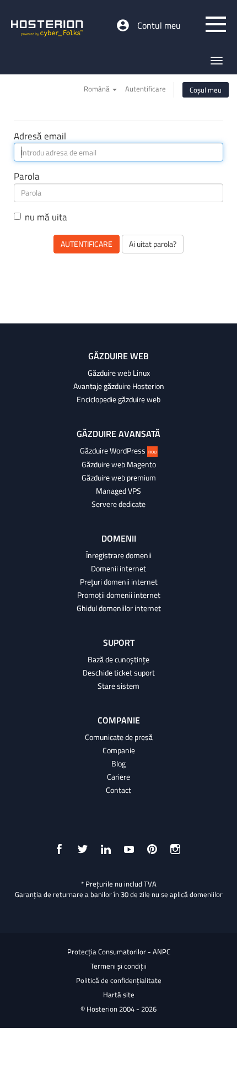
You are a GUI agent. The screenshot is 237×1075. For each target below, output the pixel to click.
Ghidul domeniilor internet (119, 608)
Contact (118, 790)
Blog (118, 764)
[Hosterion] (47, 29)
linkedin (106, 849)
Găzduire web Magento (119, 464)
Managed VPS (118, 491)
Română (97, 88)
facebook (59, 849)
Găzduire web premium (119, 478)
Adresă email (40, 136)
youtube (129, 849)
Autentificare (145, 88)
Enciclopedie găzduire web (118, 399)
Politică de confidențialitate (118, 980)
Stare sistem (118, 686)
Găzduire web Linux (119, 373)
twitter (83, 849)
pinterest (152, 849)
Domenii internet (118, 569)
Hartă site (118, 994)
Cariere (118, 777)
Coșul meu (206, 89)
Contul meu (159, 25)
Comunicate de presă (119, 737)
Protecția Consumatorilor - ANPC (118, 951)
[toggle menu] (216, 24)
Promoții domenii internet (118, 595)
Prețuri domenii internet (119, 582)
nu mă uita (46, 217)
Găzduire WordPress (118, 451)
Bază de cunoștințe (118, 659)
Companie (119, 750)
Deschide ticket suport (119, 673)
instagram (175, 849)
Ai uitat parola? (152, 244)
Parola (27, 176)
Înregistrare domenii (119, 555)
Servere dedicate (118, 504)
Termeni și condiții (118, 965)
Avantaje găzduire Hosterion (118, 386)
